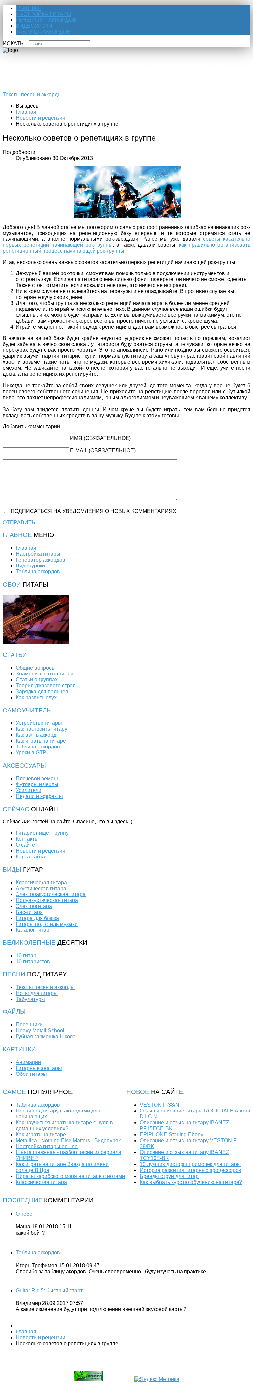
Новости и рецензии (40, 851)
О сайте (25, 845)
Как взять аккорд (36, 735)
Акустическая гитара (41, 888)
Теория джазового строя (46, 685)
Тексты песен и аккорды (32, 94)
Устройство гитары (39, 723)
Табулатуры (30, 999)
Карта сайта (30, 856)
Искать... (15, 43)
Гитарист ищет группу (42, 833)
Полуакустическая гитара (47, 900)
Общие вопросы (36, 668)
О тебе (24, 1214)
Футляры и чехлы (37, 784)
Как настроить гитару (41, 729)
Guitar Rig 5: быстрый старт (49, 1290)
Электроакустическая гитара (51, 894)
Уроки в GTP (31, 752)
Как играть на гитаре (41, 741)
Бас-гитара (29, 912)
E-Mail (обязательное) (103, 450)
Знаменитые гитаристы (44, 673)
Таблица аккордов (43, 32)
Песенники (29, 1024)
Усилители (28, 790)
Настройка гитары (43, 14)
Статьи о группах (37, 679)
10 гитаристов (33, 961)
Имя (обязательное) (100, 438)
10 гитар (26, 955)
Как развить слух (36, 697)
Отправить (19, 522)
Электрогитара (34, 906)
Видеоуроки (34, 26)
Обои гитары (31, 1074)
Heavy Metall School (40, 1030)
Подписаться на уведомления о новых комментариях (93, 511)
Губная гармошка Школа (46, 1036)
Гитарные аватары (39, 1068)
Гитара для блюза (37, 918)
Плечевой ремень (37, 778)
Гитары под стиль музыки (47, 924)
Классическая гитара (41, 882)
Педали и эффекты (39, 796)
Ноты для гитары (37, 993)
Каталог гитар (32, 930)
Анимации (28, 1062)
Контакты (27, 839)
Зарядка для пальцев (42, 691)
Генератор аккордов (46, 20)
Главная (28, 8)
